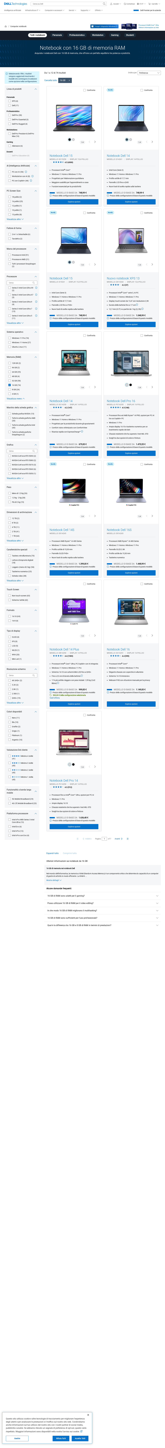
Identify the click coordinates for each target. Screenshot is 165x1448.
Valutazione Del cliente (17, 750)
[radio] (69, 139)
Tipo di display (13, 631)
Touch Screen (13, 589)
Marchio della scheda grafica (20, 407)
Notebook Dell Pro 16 (121, 401)
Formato (10, 610)
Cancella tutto (50, 80)
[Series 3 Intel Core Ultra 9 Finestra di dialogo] (36, 302)
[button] (116, 3)
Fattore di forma (14, 228)
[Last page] (128, 839)
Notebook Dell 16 (118, 649)
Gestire (17, 1438)
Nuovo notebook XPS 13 (123, 278)
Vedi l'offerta (55, 698)
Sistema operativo (15, 332)
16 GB (62, 80)
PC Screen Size (13, 191)
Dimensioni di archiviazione (19, 512)
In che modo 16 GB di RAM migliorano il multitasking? (72, 910)
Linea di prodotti (14, 89)
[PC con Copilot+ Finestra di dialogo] (31, 181)
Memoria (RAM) (14, 357)
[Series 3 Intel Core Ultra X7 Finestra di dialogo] (36, 295)
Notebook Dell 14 (118, 156)
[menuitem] (33, 10)
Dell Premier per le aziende (150, 10)
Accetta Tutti (80, 1438)
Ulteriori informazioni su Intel (149, 27)
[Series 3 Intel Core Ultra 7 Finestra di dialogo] (36, 309)
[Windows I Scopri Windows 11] (104, 26)
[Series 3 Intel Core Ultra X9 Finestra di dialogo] (36, 288)
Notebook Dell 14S (62, 530)
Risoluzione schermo (16, 669)
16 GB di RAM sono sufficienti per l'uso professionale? (72, 918)
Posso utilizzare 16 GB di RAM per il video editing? (70, 903)
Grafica (10, 445)
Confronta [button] (91, 90)
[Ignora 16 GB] (69, 80)
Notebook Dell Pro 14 (64, 780)
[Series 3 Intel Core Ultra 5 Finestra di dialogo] (36, 316)
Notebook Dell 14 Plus (64, 649)
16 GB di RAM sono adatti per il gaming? (66, 896)
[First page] (78, 839)
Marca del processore (16, 249)
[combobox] (69, 4)
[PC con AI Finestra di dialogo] (26, 172)
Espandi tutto (52, 853)
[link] (129, 3)
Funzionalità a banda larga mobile (19, 791)
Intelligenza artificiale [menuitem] (12, 10)
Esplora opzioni (74, 202)
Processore (12, 276)
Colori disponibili (14, 711)
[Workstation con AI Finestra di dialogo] (32, 176)
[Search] (33, 282)
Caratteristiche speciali (17, 549)
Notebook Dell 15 (61, 156)
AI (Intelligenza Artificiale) (18, 166)
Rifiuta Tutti (61, 1438)
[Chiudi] (88, 1415)
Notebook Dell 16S (119, 530)
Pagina (98, 839)
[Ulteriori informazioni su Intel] (129, 26)
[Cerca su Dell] (104, 4)
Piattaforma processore (17, 813)
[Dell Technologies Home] (15, 3)
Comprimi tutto (70, 853)
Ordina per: (132, 73)
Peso (9, 487)
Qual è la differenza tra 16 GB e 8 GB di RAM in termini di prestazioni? (79, 925)
